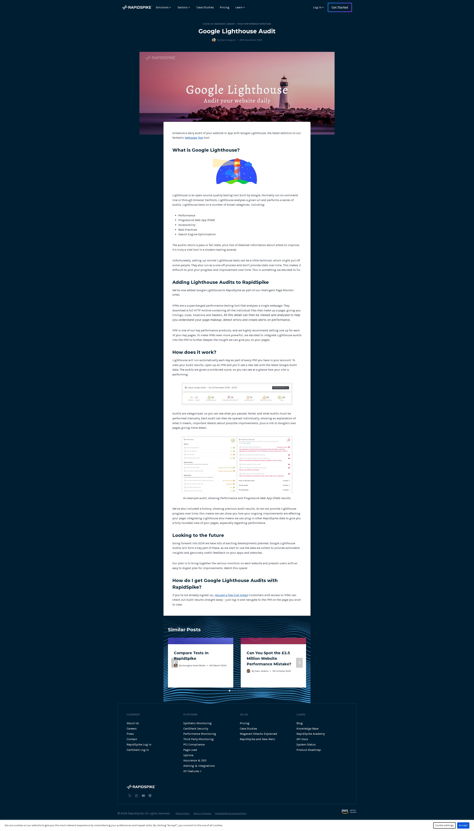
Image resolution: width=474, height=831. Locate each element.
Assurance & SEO (194, 760)
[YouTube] (143, 796)
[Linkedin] (150, 796)
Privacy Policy (183, 813)
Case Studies (205, 7)
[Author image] (214, 40)
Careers (132, 728)
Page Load (190, 750)
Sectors (183, 7)
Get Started (340, 7)
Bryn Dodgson (228, 40)
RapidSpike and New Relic (257, 739)
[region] (237, 825)
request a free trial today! (231, 595)
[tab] (230, 691)
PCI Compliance (194, 744)
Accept (463, 825)
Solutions (162, 7)
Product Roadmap (308, 750)
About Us (133, 723)
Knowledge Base (307, 728)
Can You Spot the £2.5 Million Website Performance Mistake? (269, 658)
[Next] (299, 663)
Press (130, 733)
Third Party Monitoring (198, 739)
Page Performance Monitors (254, 24)
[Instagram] (136, 796)
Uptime (188, 755)
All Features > (192, 771)
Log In (317, 7)
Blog (299, 723)
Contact (132, 739)
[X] (130, 796)
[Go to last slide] (174, 663)
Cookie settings (444, 825)
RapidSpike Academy (310, 733)
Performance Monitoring (199, 733)
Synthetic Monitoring (197, 723)
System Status (306, 744)
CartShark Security (195, 728)
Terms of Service (202, 813)
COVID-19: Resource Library (219, 24)
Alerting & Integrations (199, 766)
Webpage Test (194, 137)
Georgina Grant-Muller (194, 665)
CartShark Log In (138, 750)
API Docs (302, 739)
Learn (239, 7)
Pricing (224, 7)
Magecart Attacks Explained (258, 733)
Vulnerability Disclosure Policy (230, 813)
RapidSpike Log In (139, 744)
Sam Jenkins (262, 671)
